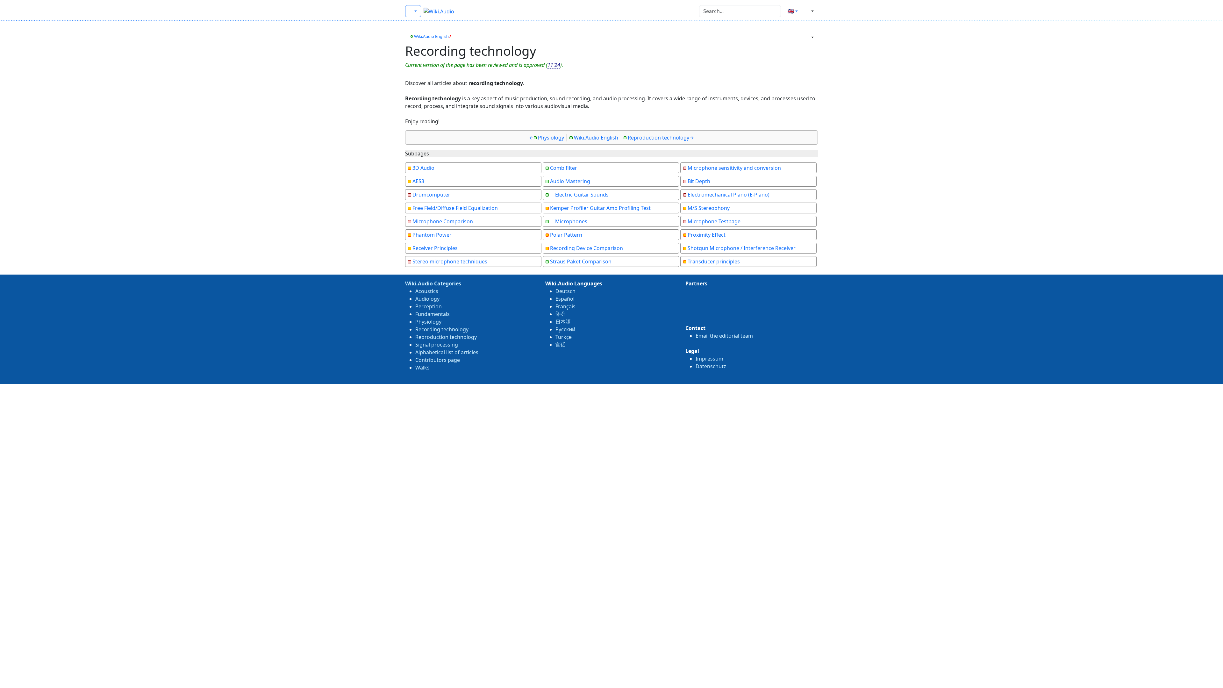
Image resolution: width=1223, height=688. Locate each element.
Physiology (551, 137)
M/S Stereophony (709, 207)
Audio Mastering (570, 181)
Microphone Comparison (442, 221)
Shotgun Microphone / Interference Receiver (742, 248)
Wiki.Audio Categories (433, 283)
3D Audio (423, 167)
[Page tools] (810, 37)
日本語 (563, 321)
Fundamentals (432, 314)
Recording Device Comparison (586, 248)
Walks (422, 367)
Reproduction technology (658, 137)
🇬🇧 (791, 11)
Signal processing (436, 344)
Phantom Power (432, 234)
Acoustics (426, 291)
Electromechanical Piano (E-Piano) (728, 194)
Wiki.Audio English (431, 36)
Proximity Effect (707, 234)
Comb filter (563, 167)
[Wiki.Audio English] (413, 11)
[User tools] (810, 11)
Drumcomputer (431, 194)
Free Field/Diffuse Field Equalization (455, 207)
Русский (565, 329)
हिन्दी (560, 314)
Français (565, 306)
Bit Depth (699, 181)
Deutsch (565, 291)
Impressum (709, 358)
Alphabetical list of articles (446, 352)
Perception (428, 306)
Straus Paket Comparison (581, 261)
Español (565, 298)
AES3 (418, 181)
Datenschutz (711, 366)
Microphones (571, 221)
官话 (560, 344)
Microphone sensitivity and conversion (734, 167)
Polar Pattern (566, 234)
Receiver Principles (435, 248)
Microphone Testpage (714, 221)
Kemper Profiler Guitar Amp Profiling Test (600, 207)
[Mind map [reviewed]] (406, 36)
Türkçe (563, 336)
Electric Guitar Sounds (582, 194)
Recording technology (441, 329)
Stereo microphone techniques (449, 261)
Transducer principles (714, 261)
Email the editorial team (724, 335)
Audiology (427, 298)
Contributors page (437, 359)
